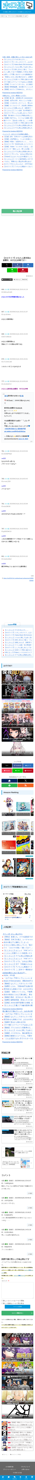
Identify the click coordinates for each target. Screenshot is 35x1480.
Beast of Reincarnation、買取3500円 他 (18, 981)
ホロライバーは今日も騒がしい (13, 917)
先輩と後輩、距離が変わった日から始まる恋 (17, 57)
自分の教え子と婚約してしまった (16, 942)
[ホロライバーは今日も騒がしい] (16, 906)
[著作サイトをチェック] (9, 781)
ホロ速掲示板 (9, 1466)
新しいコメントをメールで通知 (13, 1300)
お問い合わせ (25, 1469)
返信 (31, 1193)
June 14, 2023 (23, 439)
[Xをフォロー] (26, 781)
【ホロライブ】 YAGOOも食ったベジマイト (18, 144)
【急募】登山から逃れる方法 (15, 1022)
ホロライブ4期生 (8, 279)
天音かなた (18, 279)
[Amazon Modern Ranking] (29, 856)
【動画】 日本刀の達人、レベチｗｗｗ (18, 939)
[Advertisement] (17, 35)
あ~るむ (7, 919)
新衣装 (25, 279)
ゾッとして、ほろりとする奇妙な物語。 (15, 134)
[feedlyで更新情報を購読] (9, 785)
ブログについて (25, 1466)
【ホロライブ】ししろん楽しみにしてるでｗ (19, 113)
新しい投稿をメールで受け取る (13, 1303)
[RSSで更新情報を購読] (26, 785)
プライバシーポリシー (9, 1469)
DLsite (28, 894)
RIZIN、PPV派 (9, 975)
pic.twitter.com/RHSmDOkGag (14, 431)
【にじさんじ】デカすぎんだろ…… (16, 59)
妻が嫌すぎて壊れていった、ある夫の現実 (18, 1011)
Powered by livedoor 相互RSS (12, 92)
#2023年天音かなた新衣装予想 (15, 429)
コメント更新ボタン (17, 1313)
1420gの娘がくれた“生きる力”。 (14, 973)
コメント (5, 1281)
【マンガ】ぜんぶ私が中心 (12, 934)
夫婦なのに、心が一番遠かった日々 (14, 95)
